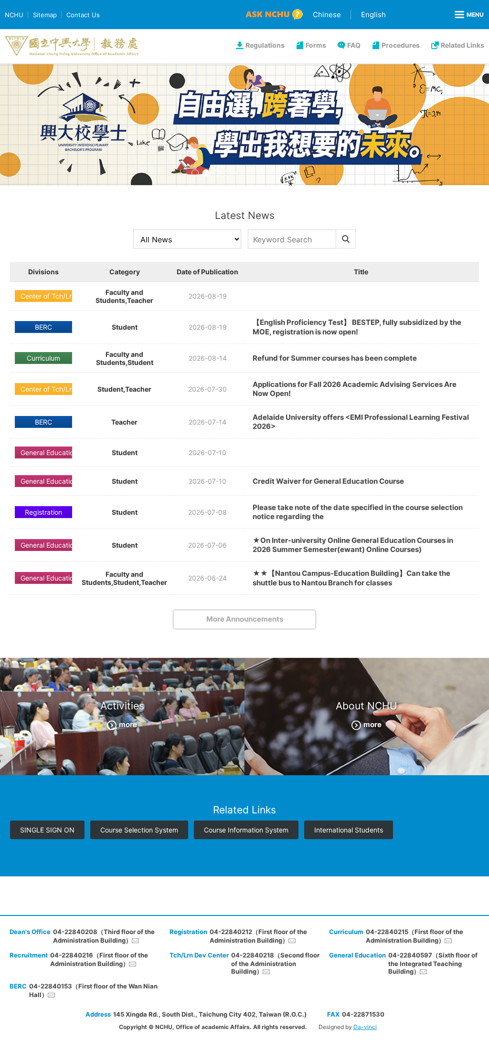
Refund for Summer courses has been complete (335, 358)
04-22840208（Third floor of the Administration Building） (104, 936)
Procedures (401, 45)
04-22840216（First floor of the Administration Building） (99, 959)
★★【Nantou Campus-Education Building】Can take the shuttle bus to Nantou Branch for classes (351, 578)
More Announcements (244, 619)
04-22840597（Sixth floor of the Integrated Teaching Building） (433, 963)
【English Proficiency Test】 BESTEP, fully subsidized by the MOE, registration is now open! (357, 327)
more (128, 724)
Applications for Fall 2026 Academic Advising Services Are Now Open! (355, 389)
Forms (316, 45)
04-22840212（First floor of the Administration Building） (258, 936)
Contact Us (83, 15)
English (373, 14)
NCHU (14, 15)
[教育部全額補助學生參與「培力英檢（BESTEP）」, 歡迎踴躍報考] (244, 124)
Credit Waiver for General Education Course (328, 481)
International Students (348, 830)
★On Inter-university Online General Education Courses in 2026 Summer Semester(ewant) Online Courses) (353, 545)
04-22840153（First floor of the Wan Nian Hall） (93, 990)
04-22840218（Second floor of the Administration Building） (275, 963)
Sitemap (45, 15)
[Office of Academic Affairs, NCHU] (71, 46)
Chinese (327, 14)
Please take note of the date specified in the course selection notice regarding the (358, 512)
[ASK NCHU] (274, 14)
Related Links (462, 45)
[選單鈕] (469, 14)
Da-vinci (365, 1026)
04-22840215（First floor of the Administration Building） (414, 936)
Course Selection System (139, 830)
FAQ (354, 45)
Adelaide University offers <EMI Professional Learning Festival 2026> (361, 422)
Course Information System (246, 830)
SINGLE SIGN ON (47, 830)
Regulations (265, 45)
